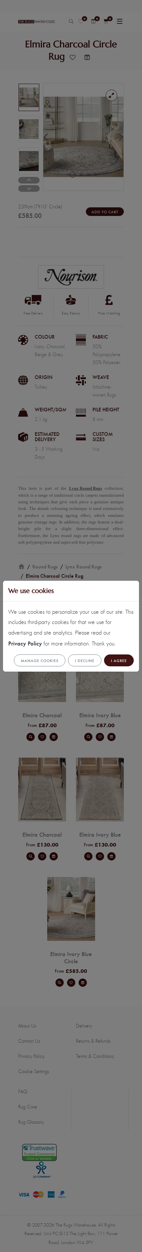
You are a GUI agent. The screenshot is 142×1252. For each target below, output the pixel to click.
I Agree (119, 660)
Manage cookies (39, 660)
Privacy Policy (25, 643)
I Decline (84, 660)
